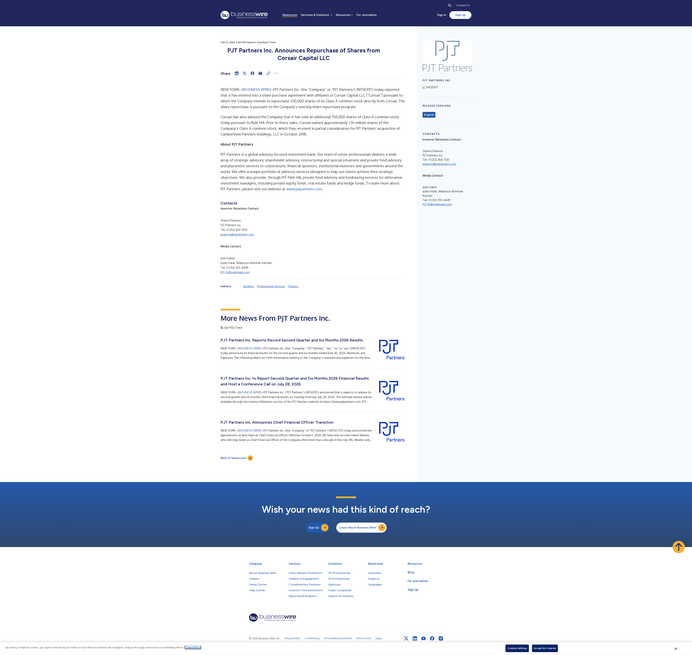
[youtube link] (423, 638)
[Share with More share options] (276, 73)
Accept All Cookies (545, 648)
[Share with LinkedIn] (236, 73)
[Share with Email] (260, 73)
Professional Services (271, 286)
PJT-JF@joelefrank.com (235, 272)
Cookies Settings (517, 648)
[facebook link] (432, 638)
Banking (248, 286)
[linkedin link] (415, 638)
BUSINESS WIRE (256, 89)
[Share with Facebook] (252, 73)
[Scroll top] (679, 547)
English (429, 114)
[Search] (449, 5)
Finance (293, 286)
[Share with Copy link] (268, 73)
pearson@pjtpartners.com (237, 234)
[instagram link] (441, 638)
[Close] (676, 648)
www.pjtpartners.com (304, 188)
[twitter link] (406, 638)
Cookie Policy (193, 647)
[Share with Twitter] (244, 73)
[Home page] (244, 15)
